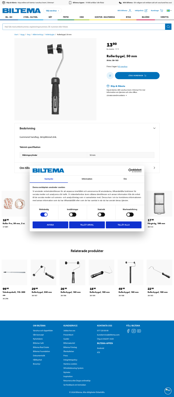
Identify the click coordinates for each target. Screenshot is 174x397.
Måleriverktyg (38, 34)
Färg (28, 34)
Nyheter (66, 372)
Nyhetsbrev (38, 338)
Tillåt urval (87, 225)
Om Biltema (39, 325)
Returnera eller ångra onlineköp (76, 380)
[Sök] (168, 26)
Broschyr (36, 364)
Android (100, 348)
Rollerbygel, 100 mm (100, 292)
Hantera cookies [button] (70, 364)
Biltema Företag (70, 347)
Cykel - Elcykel (30, 17)
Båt (50, 17)
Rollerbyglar (50, 34)
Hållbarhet (37, 359)
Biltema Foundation (41, 351)
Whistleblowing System (73, 368)
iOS (98, 352)
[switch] (72, 214)
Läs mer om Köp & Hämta (116, 95)
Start (16, 34)
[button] (169, 11)
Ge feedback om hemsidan (74, 384)
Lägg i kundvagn (135, 75)
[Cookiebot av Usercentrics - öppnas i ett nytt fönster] (130, 170)
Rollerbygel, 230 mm (42, 292)
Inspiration (68, 376)
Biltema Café (38, 343)
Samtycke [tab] (48, 179)
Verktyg (164, 17)
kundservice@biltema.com (108, 334)
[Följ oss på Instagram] (134, 331)
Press (65, 355)
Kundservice (70, 325)
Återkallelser (68, 351)
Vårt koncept (38, 334)
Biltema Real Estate (41, 347)
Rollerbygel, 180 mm (71, 292)
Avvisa (50, 225)
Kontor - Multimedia (105, 17)
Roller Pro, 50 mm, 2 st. (14, 223)
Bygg (128, 17)
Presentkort (68, 334)
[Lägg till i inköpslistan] (110, 75)
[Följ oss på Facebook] (128, 331)
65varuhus (122, 66)
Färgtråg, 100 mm (156, 223)
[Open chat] (168, 391)
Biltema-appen (105, 343)
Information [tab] (87, 179)
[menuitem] (9, 17)
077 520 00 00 (102, 330)
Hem (82, 17)
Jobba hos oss (69, 330)
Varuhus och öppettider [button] (43, 330)
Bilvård (145, 17)
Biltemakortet (69, 343)
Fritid (66, 17)
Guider (66, 338)
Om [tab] (125, 179)
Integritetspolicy (70, 359)
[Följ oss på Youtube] (139, 332)
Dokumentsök (39, 355)
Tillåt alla (124, 225)
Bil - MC (8, 17)
